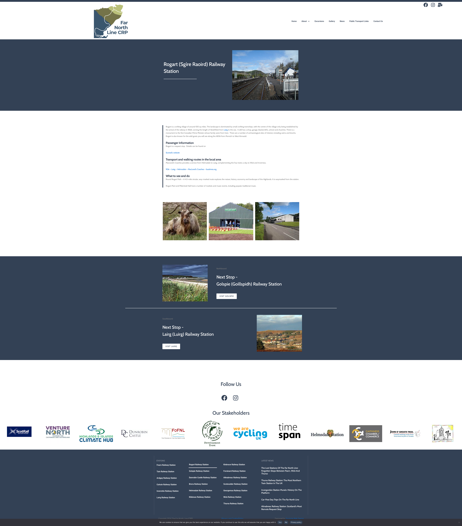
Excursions (319, 21)
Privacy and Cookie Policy (232, 518)
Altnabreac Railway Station (235, 477)
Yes (280, 522)
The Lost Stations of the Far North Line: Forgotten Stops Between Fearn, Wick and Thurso (280, 471)
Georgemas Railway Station (235, 490)
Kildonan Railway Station (199, 497)
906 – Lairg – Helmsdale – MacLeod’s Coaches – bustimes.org (191, 169)
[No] (459, 522)
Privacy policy (296, 522)
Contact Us (378, 21)
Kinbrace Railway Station (234, 464)
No (286, 522)
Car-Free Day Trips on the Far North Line (280, 499)
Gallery (332, 21)
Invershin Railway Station (168, 491)
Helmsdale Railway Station (200, 490)
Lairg (226, 130)
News (342, 21)
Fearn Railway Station (166, 465)
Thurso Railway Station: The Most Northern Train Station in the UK (281, 481)
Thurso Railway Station (233, 503)
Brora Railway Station (198, 484)
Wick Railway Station (232, 497)
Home (294, 21)
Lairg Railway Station (166, 497)
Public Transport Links (359, 21)
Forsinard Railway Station (234, 471)
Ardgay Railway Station (167, 478)
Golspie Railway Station (199, 471)
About (304, 21)
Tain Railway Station (165, 471)
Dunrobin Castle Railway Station (203, 477)
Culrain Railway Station (167, 484)
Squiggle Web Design (295, 518)
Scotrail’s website (173, 153)
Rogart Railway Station (199, 464)
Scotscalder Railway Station (235, 484)
